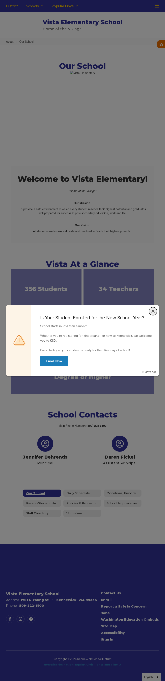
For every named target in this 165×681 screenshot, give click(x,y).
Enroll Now (54, 361)
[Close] (153, 311)
